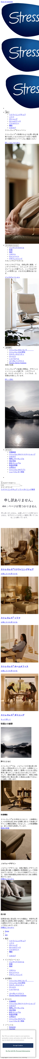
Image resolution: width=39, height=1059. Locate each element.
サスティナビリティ (16, 354)
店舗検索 (12, 452)
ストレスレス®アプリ (17, 469)
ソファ (11, 117)
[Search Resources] (21, 485)
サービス (12, 356)
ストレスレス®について (21, 350)
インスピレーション (12, 245)
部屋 (10, 250)
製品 (7, 112)
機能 (10, 125)
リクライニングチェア (17, 114)
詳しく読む (9, 379)
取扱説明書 (13, 465)
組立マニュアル (15, 463)
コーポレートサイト (16, 361)
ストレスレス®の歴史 (17, 352)
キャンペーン (14, 256)
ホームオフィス (15, 121)
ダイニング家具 (29, 489)
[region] (18, 1043)
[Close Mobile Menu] (6, 110)
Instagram (12, 1027)
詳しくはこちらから (12, 143)
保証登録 (12, 461)
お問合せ (12, 467)
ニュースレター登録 (16, 472)
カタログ (12, 128)
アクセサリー (14, 123)
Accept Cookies (18, 1045)
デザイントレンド (15, 258)
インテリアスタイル (16, 247)
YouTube (12, 1029)
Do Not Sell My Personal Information (18, 1051)
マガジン (12, 254)
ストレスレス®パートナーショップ (22, 454)
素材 (10, 252)
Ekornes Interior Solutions (17, 363)
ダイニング (13, 119)
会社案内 (8, 347)
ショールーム (14, 358)
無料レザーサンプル (16, 459)
